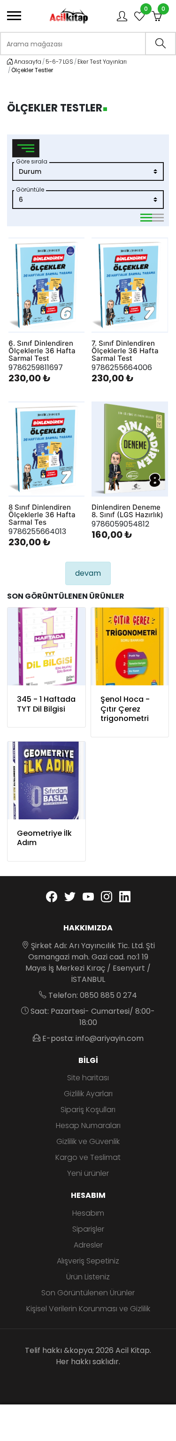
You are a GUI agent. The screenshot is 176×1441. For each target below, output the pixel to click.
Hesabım (88, 1213)
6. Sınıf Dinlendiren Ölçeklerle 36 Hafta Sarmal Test (42, 351)
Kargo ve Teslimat (88, 1157)
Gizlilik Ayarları (88, 1093)
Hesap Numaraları (88, 1125)
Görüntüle (30, 189)
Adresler (88, 1245)
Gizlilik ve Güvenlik (88, 1141)
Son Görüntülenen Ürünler (88, 1292)
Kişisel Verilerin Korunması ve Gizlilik (88, 1308)
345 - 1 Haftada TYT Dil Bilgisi (46, 704)
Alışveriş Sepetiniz (88, 1260)
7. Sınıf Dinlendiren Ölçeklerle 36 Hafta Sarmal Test (125, 351)
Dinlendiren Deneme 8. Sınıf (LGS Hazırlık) (127, 511)
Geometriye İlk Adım (44, 838)
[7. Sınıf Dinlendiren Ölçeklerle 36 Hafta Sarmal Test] (130, 285)
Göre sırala (31, 161)
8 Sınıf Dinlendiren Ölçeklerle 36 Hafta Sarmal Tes (42, 515)
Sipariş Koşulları (88, 1109)
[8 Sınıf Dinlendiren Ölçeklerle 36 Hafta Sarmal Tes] (46, 449)
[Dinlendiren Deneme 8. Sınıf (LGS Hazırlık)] (130, 449)
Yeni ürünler (88, 1173)
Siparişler (88, 1229)
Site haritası (88, 1077)
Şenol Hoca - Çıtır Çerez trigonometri (125, 709)
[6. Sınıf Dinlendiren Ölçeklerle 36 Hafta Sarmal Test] (46, 285)
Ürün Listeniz (88, 1276)
